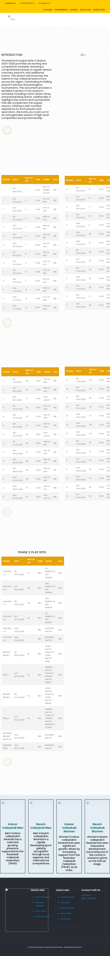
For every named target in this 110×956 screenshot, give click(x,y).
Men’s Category (42, 897)
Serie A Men (40, 911)
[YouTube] (56, 951)
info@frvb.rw (44, 3)
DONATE (74, 9)
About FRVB (66, 913)
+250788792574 (27, 3)
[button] (61, 55)
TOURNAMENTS (61, 9)
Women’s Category (39, 904)
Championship (67, 897)
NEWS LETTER (99, 9)
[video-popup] (7, 130)
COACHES (47, 9)
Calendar (65, 902)
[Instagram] (60, 951)
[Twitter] (53, 951)
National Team (67, 908)
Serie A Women (42, 916)
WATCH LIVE (85, 9)
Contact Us (66, 919)
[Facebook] (49, 951)
